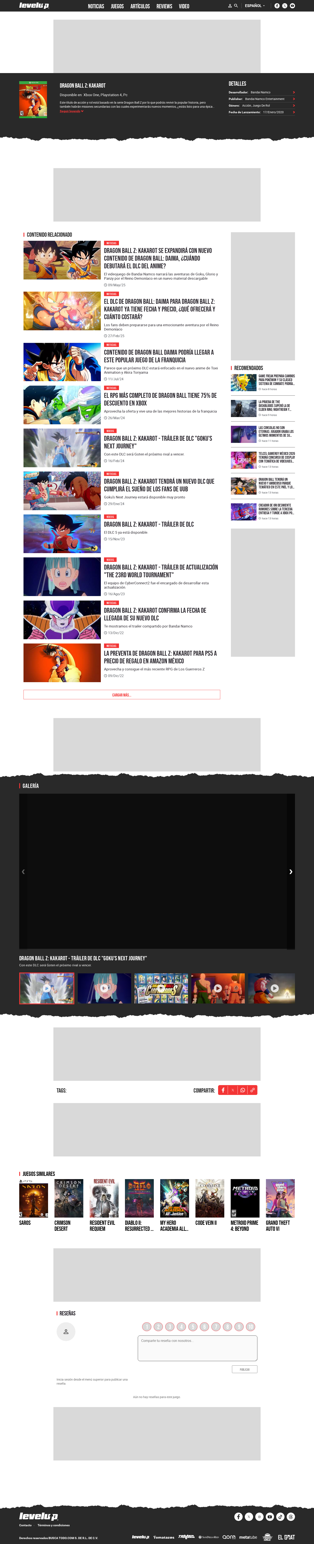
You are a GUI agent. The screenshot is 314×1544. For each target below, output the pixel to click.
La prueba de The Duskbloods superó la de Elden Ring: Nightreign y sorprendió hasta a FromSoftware (274, 409)
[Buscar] (236, 6)
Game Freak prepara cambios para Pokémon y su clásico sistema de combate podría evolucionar (277, 381)
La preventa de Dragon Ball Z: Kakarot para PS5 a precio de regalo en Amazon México (160, 657)
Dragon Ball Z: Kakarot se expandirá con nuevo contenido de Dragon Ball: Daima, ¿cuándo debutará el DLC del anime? (158, 258)
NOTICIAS (96, 5)
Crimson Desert (62, 1225)
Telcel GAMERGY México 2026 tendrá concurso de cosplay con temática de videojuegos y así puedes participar (277, 459)
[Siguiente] (291, 872)
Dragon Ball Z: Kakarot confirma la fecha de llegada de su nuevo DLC (155, 614)
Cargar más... (121, 694)
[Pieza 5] (275, 988)
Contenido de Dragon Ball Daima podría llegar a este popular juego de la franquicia (159, 356)
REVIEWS (164, 5)
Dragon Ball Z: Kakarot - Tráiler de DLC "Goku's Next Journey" (158, 442)
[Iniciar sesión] (230, 6)
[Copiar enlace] (252, 1090)
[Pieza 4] (218, 988)
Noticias (112, 242)
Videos (110, 430)
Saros (25, 1222)
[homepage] (34, 6)
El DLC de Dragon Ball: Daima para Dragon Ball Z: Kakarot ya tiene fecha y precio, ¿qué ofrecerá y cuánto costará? (159, 309)
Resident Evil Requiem (102, 1225)
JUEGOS (117, 5)
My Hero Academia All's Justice (174, 1228)
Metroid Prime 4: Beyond (244, 1225)
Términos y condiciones (54, 1525)
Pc (125, 94)
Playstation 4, (112, 94)
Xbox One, (92, 94)
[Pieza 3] (161, 988)
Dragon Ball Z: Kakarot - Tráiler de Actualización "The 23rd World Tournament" (161, 571)
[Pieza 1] (46, 988)
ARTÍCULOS (140, 5)
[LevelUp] (141, 1537)
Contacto (25, 1525)
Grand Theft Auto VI (278, 1225)
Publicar (244, 1369)
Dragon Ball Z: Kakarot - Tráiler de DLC (149, 524)
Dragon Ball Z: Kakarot (83, 85)
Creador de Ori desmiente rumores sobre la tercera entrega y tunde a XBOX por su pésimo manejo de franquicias (276, 513)
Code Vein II (206, 1222)
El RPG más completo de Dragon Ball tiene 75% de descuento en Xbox (160, 399)
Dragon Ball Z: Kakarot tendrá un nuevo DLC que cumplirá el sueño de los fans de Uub (159, 485)
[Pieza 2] (104, 988)
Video (184, 5)
